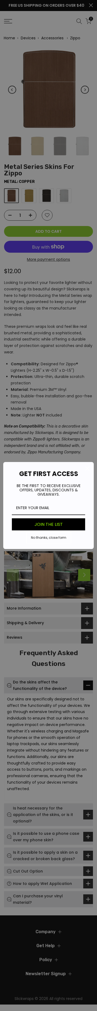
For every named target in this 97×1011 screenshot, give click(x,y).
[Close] (87, 468)
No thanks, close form (48, 537)
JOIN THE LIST (48, 524)
